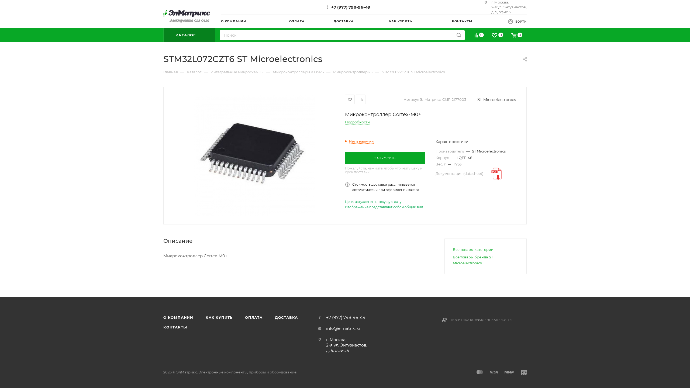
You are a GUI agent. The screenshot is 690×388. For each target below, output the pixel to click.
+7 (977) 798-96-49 (350, 7)
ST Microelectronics (496, 99)
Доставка (286, 317)
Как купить (219, 317)
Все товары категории (473, 249)
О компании (178, 317)
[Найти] (459, 35)
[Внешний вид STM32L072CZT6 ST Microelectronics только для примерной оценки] (254, 155)
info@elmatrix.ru (343, 328)
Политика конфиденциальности (481, 320)
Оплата (254, 317)
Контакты (175, 327)
